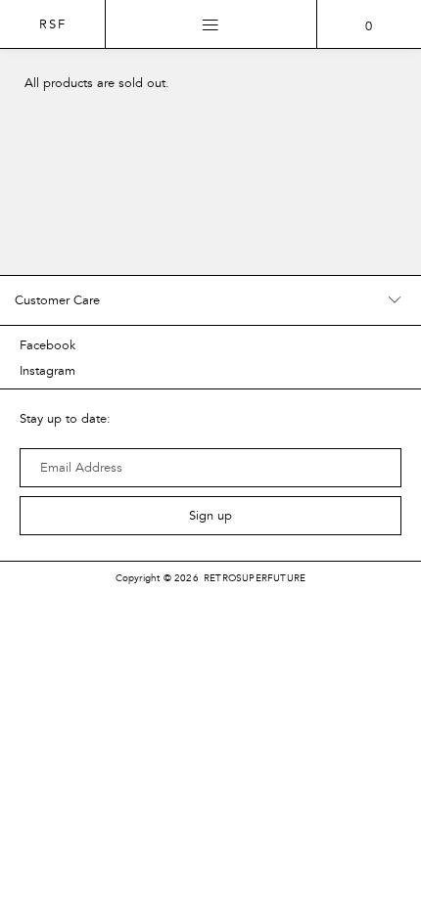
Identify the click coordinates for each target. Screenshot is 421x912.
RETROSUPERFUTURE (254, 578)
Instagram (47, 371)
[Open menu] (211, 24)
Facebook (47, 345)
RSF (53, 24)
